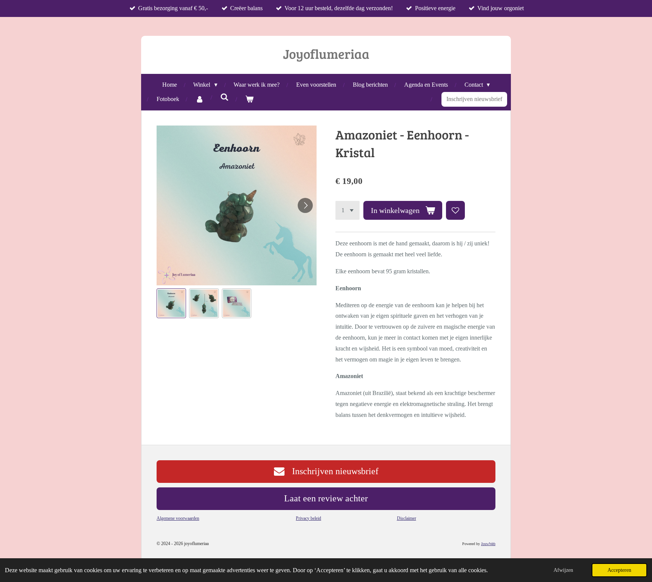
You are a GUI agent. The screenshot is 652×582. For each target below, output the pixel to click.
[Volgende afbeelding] (305, 205)
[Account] (200, 99)
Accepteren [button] (619, 570)
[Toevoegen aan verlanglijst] (455, 210)
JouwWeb (488, 544)
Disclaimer (406, 518)
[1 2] (347, 210)
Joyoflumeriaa (326, 53)
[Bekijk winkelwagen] (249, 99)
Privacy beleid (308, 518)
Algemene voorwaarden (178, 518)
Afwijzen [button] (563, 570)
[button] (171, 303)
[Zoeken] (224, 97)
